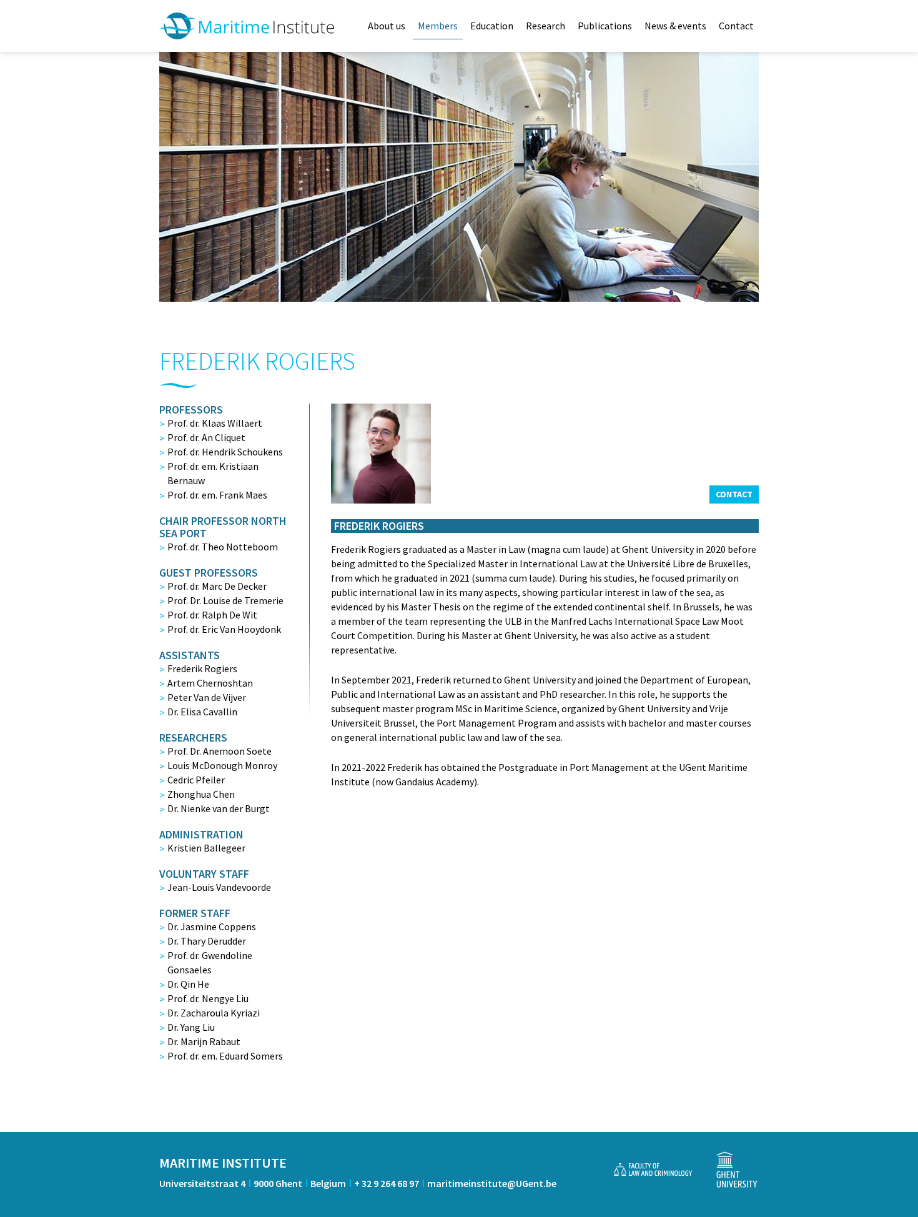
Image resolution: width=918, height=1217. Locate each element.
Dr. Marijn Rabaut (203, 1041)
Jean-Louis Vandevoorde (219, 887)
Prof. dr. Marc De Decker (217, 586)
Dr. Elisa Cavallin (202, 711)
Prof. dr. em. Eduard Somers (225, 1056)
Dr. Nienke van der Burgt (218, 808)
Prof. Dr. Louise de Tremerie (225, 600)
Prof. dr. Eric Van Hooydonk (224, 629)
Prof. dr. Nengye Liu (208, 998)
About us (386, 25)
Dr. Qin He (188, 984)
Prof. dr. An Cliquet (206, 437)
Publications (605, 25)
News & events (675, 25)
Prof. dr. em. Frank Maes (217, 495)
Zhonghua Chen (201, 794)
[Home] (246, 25)
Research (545, 25)
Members (438, 25)
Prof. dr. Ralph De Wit (212, 614)
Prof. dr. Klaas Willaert (214, 423)
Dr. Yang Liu (191, 1027)
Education (491, 25)
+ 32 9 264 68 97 (386, 1183)
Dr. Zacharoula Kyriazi (213, 1012)
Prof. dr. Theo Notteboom (222, 546)
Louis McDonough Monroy (222, 765)
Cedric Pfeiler (196, 779)
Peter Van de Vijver (206, 697)
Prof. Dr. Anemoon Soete (219, 751)
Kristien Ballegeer (206, 848)
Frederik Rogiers (202, 668)
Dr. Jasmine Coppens (211, 926)
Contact (736, 25)
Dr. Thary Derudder (206, 941)
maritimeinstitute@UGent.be (491, 1183)
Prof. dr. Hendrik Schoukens (225, 451)
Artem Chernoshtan (210, 683)
